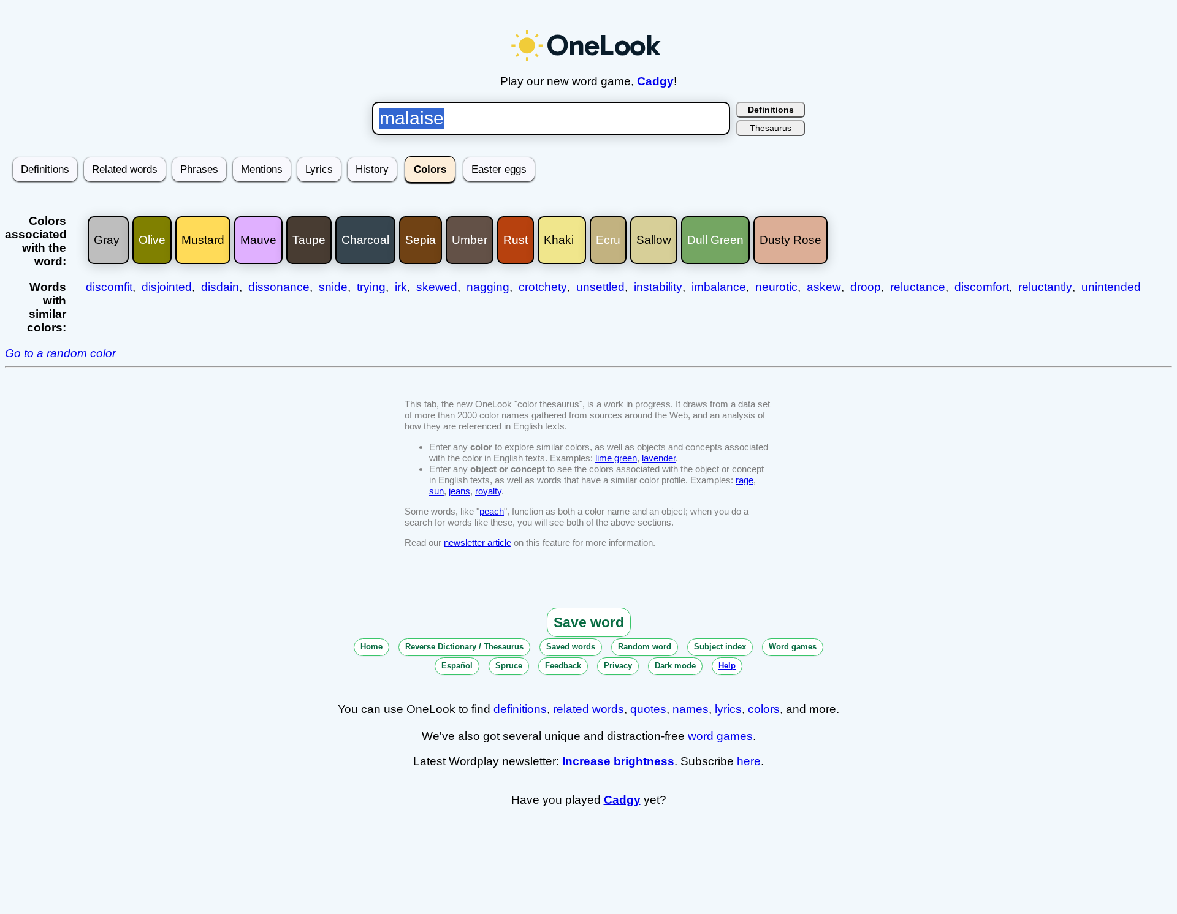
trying (371, 287)
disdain (220, 287)
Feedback (563, 665)
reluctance (917, 287)
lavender (659, 458)
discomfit (109, 287)
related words (588, 709)
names (690, 709)
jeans (459, 491)
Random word (644, 646)
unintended (1111, 287)
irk (401, 287)
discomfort (981, 287)
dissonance (279, 287)
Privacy (618, 665)
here (749, 761)
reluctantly (1045, 287)
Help (727, 665)
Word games (793, 646)
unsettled (600, 287)
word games (720, 736)
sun (436, 491)
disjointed (167, 287)
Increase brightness (618, 761)
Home (371, 646)
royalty (488, 491)
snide (333, 287)
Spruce (508, 665)
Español (457, 665)
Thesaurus (770, 128)
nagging (488, 287)
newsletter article (477, 542)
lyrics (728, 709)
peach (491, 511)
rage (744, 480)
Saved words (570, 646)
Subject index (720, 646)
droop (865, 287)
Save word (589, 622)
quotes (648, 709)
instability (658, 287)
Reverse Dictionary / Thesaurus (464, 646)
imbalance (718, 287)
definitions (520, 709)
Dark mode (675, 665)
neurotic (776, 287)
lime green (616, 458)
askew (824, 287)
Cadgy (655, 81)
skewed (436, 287)
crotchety (543, 287)
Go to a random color (60, 353)
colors (764, 709)
